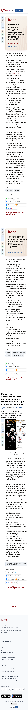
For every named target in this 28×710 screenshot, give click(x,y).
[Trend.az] (5, 10)
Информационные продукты (8, 668)
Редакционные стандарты (8, 657)
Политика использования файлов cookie (11, 681)
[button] (2, 17)
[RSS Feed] (23, 689)
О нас (2, 650)
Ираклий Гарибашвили (19, 352)
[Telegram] (16, 689)
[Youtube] (13, 689)
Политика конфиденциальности (9, 676)
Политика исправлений (7, 659)
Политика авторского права (8, 678)
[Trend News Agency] (5, 620)
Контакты (3, 654)
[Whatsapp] (2, 689)
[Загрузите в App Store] (6, 696)
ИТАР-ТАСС (16, 73)
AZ (14, 707)
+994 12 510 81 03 (5, 632)
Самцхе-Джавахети (18, 355)
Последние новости (6, 641)
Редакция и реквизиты (7, 652)
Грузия (8, 355)
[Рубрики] (25, 10)
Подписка (3, 665)
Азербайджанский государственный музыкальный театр (16, 564)
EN (11, 707)
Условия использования (7, 674)
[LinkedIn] (19, 689)
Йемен (17, 190)
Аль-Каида (9, 190)
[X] (9, 689)
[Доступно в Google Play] (17, 696)
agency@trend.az (5, 634)
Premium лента (5, 644)
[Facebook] (6, 689)
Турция (8, 352)
